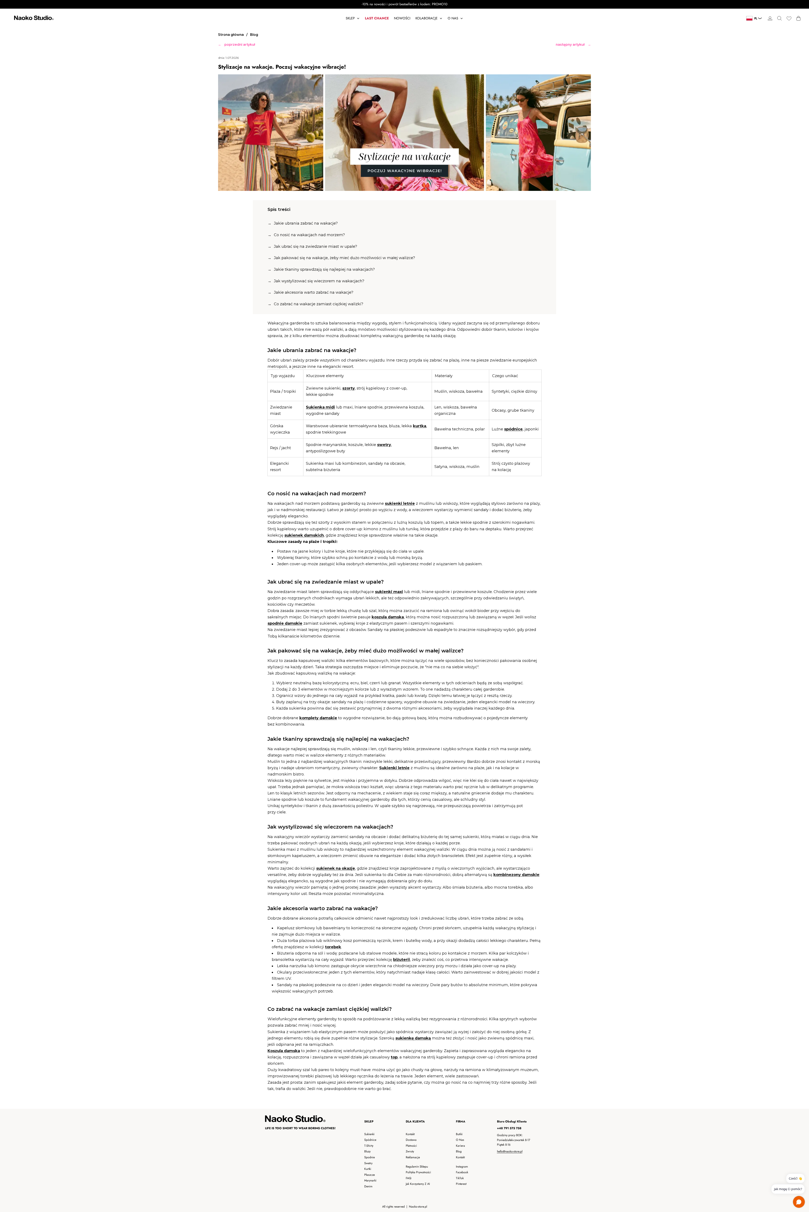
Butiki (459, 1134)
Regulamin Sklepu (417, 1166)
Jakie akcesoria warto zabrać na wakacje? (313, 292)
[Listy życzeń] (789, 18)
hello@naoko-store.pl (509, 1151)
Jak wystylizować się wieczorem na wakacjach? (319, 281)
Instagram (462, 1166)
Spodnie (369, 1157)
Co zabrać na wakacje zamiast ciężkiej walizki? (318, 304)
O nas (460, 1140)
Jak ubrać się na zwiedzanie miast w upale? (315, 246)
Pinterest (461, 1184)
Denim (368, 1186)
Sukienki (369, 1134)
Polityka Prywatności (418, 1172)
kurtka (419, 426)
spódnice (513, 429)
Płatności (411, 1146)
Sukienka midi (320, 407)
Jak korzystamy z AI (418, 1184)
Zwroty (410, 1151)
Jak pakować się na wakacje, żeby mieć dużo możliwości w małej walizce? (344, 258)
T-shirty (368, 1146)
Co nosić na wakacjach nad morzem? (309, 235)
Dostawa (411, 1140)
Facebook (462, 1172)
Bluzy (367, 1151)
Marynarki (370, 1180)
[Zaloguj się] (770, 18)
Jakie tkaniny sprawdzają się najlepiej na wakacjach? (324, 269)
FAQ (408, 1178)
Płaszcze (369, 1175)
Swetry (368, 1163)
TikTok (460, 1178)
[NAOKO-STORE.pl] (33, 18)
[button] (779, 18)
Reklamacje (413, 1157)
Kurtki (367, 1169)
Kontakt (410, 1134)
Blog (459, 1151)
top (394, 1057)
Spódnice (370, 1140)
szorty (348, 388)
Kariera (460, 1146)
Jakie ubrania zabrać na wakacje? (306, 223)
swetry (384, 444)
